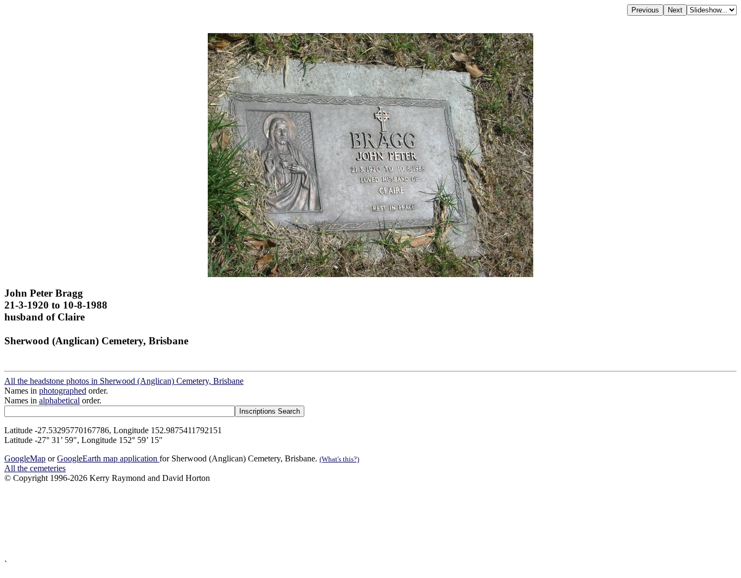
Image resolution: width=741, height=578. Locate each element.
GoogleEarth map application (108, 458)
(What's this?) (339, 459)
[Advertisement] (329, 521)
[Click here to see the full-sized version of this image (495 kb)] (370, 274)
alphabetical (59, 400)
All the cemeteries (35, 468)
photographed (62, 390)
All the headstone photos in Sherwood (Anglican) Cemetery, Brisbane (124, 381)
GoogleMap (25, 458)
